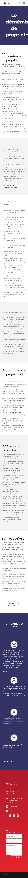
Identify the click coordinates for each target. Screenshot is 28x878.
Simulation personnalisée (10, 186)
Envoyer (16, 857)
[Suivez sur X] (14, 815)
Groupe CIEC (11, 874)
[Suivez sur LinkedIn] (18, 815)
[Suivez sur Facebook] (10, 815)
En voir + (8, 761)
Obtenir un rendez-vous (14, 604)
